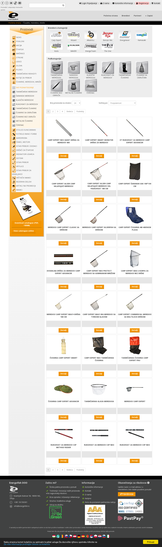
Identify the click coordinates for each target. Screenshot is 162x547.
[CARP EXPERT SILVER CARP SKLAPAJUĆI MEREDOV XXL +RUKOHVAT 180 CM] (99, 171)
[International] (58, 536)
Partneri (137, 15)
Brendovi (126, 15)
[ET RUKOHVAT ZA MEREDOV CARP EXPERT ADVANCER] (134, 127)
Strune (19, 57)
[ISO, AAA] (130, 504)
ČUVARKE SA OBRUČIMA (26, 112)
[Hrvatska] (100, 536)
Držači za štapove (25, 150)
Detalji (63, 156)
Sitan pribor (22, 162)
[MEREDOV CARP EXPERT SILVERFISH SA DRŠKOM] (99, 215)
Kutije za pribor (24, 78)
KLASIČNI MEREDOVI (24, 100)
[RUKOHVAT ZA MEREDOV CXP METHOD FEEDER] (63, 432)
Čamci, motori (23, 142)
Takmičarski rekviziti (26, 73)
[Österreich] (75, 536)
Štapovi (20, 49)
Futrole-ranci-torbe (26, 134)
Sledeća (69, 111)
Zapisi (150, 15)
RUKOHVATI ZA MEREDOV (27, 104)
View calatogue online (24, 231)
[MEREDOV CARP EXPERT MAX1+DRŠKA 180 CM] (63, 302)
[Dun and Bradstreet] (93, 514)
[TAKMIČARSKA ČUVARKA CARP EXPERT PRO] (134, 345)
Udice (19, 61)
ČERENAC (20, 125)
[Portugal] (87, 536)
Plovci (19, 69)
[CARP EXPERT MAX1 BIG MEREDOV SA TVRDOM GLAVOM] (99, 302)
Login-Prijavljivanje (89, 3)
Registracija (143, 3)
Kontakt (156, 3)
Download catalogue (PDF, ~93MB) (27, 224)
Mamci (19, 190)
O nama (105, 3)
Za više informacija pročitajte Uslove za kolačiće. (27, 544)
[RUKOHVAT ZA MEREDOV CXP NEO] (99, 432)
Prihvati (150, 541)
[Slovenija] (104, 536)
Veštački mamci (23, 177)
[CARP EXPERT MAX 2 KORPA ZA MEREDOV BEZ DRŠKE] (134, 258)
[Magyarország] (54, 536)
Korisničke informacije (123, 3)
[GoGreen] (54, 512)
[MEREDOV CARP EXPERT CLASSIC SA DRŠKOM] (63, 215)
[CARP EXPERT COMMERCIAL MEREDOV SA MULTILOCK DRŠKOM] (134, 302)
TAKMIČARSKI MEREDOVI (26, 91)
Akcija (19, 45)
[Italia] (108, 536)
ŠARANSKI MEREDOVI (25, 96)
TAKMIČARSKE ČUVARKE (26, 108)
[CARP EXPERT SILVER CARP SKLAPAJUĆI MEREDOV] (63, 171)
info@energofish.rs (21, 506)
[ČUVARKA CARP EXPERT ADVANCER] (63, 389)
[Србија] (91, 536)
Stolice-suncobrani (26, 130)
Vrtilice (20, 166)
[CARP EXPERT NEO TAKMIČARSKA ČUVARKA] (99, 345)
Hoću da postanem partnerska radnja (100, 502)
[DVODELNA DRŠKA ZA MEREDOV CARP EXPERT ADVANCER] (63, 258)
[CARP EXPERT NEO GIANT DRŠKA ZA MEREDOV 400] (63, 127)
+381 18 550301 (20, 502)
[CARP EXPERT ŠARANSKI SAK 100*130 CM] (134, 171)
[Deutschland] (79, 536)
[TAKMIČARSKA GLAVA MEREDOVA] (99, 389)
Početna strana (111, 15)
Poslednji (80, 111)
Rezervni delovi (23, 182)
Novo (18, 37)
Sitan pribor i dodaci (26, 146)
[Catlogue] (27, 207)
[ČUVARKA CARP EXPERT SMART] (63, 345)
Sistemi (19, 158)
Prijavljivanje (128, 494)
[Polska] (95, 536)
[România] (62, 536)
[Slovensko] (66, 536)
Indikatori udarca (25, 154)
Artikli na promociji (26, 186)
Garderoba (21, 138)
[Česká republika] (70, 536)
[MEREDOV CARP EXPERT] (134, 389)
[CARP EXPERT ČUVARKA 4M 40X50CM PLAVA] (134, 215)
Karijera (88, 498)
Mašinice (20, 53)
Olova (19, 65)
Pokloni (20, 41)
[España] (83, 536)
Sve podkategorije (25, 87)
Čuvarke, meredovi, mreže (28, 82)
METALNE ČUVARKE (24, 121)
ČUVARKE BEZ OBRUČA (26, 116)
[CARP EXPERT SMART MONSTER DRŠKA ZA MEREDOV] (99, 127)
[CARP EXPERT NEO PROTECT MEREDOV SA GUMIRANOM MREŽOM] (99, 258)
